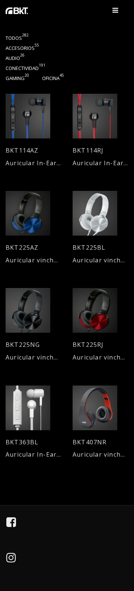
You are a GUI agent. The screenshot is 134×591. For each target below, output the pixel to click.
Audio (15, 58)
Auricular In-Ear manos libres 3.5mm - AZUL (33, 163)
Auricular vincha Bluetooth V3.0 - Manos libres (100, 455)
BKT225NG (23, 345)
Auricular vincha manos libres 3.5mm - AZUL (33, 260)
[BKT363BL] (33, 408)
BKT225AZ (22, 248)
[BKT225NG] (33, 310)
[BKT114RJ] (100, 116)
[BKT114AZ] (33, 116)
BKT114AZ (22, 150)
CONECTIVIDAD (25, 68)
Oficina (53, 78)
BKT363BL (22, 442)
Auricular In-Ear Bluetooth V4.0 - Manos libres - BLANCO (33, 455)
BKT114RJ (88, 150)
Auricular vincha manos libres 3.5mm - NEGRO (33, 357)
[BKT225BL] (100, 213)
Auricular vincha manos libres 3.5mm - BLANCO (100, 260)
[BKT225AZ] (33, 213)
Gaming (17, 78)
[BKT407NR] (100, 408)
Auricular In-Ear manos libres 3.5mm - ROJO (100, 163)
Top (123, 551)
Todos (17, 38)
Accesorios (22, 48)
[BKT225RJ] (100, 310)
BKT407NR (90, 442)
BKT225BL (89, 248)
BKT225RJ (88, 345)
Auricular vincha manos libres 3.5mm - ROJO (100, 357)
